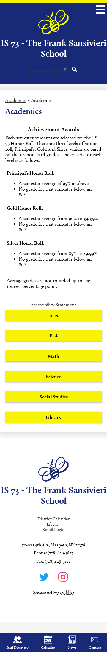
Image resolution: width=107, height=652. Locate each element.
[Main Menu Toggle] (100, 9)
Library (53, 524)
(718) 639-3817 (60, 553)
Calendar (48, 647)
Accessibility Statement (53, 304)
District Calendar (53, 519)
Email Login (53, 529)
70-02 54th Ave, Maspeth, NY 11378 (53, 545)
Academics (15, 100)
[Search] (74, 69)
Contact (95, 647)
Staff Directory (17, 647)
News (72, 647)
